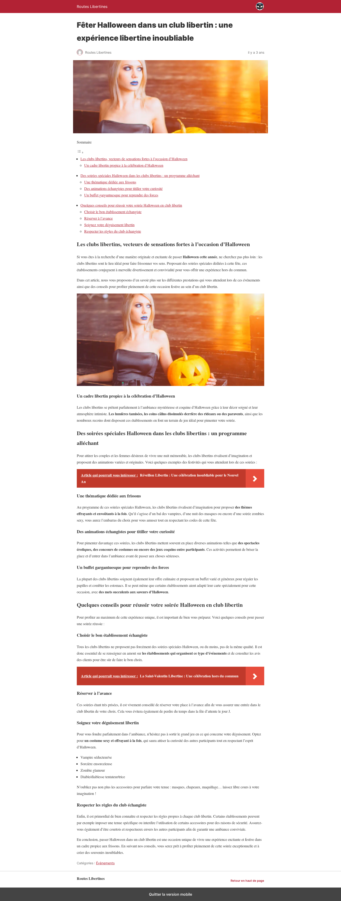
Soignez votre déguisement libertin (109, 224)
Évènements (105, 863)
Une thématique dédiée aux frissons (110, 182)
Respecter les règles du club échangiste (112, 231)
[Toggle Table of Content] (80, 152)
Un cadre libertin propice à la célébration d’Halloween (123, 165)
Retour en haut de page (247, 880)
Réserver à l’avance (98, 218)
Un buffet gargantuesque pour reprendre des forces (121, 195)
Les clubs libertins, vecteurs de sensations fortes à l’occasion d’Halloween (133, 158)
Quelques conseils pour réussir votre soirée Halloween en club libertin (131, 205)
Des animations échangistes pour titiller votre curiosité (123, 188)
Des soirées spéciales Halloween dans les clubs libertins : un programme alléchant (139, 175)
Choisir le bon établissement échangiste (113, 211)
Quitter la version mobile (170, 894)
